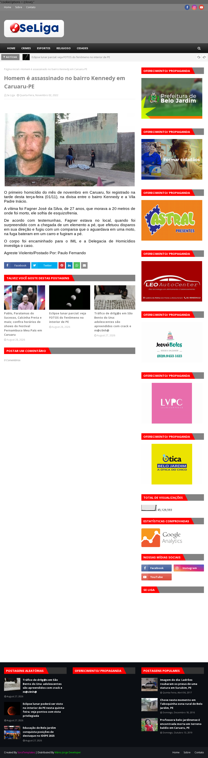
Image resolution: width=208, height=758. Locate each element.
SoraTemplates (26, 752)
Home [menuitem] (11, 48)
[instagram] (194, 7)
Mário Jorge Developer (68, 752)
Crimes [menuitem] (26, 48)
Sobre (18, 7)
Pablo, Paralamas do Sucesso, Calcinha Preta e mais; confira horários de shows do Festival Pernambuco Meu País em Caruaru (23, 324)
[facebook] (187, 7)
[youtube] (201, 7)
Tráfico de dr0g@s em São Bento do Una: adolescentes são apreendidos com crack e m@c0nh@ (113, 321)
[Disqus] (69, 505)
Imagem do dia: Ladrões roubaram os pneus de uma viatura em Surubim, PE (178, 684)
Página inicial (11, 69)
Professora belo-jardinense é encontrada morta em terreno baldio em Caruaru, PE (181, 724)
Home (7, 7)
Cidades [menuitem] (82, 48)
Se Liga (11, 95)
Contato (31, 7)
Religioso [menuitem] (63, 48)
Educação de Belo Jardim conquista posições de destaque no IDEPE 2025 (39, 731)
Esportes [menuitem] (43, 48)
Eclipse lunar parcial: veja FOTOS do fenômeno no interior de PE (71, 57)
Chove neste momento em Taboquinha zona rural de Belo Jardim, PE (181, 704)
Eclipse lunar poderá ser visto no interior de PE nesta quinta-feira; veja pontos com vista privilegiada (44, 710)
